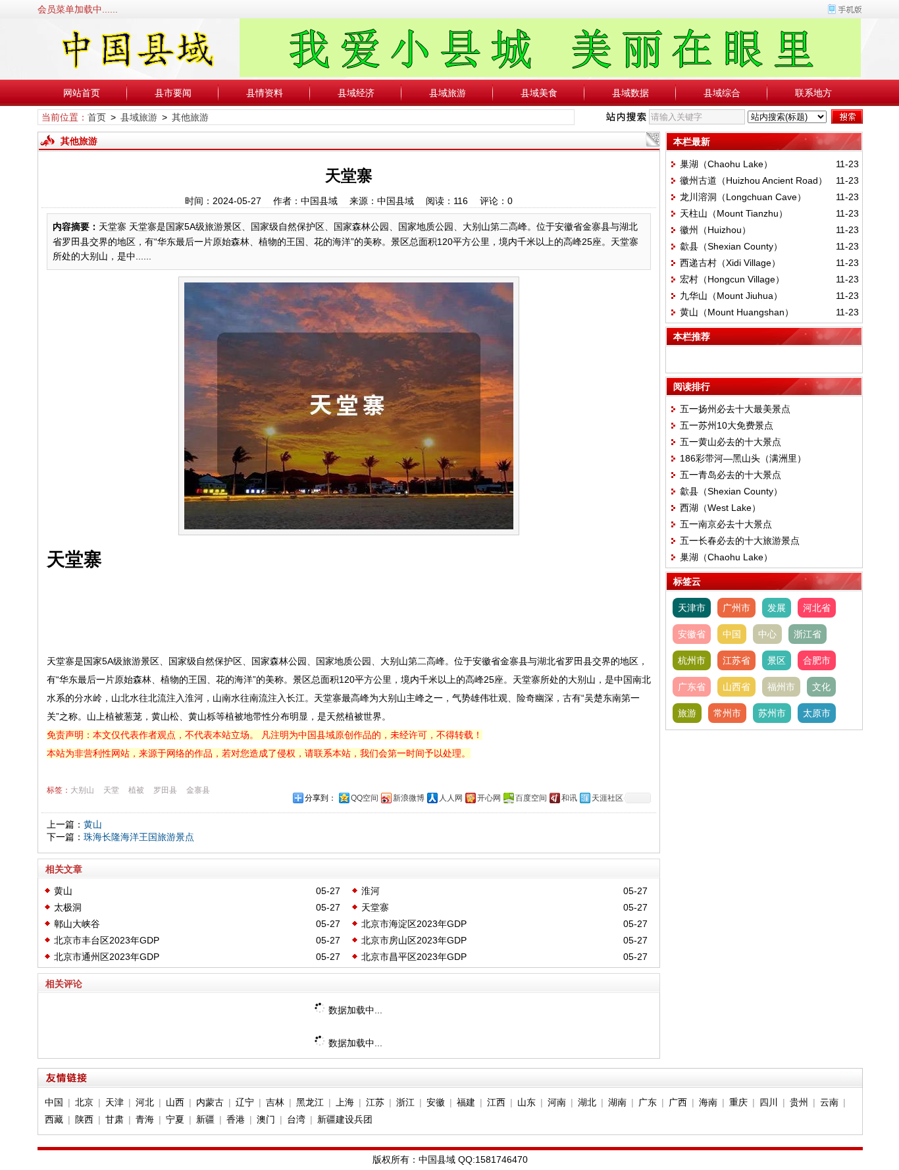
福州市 (781, 686)
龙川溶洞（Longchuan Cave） (743, 197)
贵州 (799, 1102)
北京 (84, 1102)
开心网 (489, 798)
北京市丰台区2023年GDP (106, 940)
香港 (235, 1119)
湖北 (587, 1102)
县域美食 (539, 93)
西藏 (54, 1119)
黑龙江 (310, 1102)
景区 (776, 660)
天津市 (692, 607)
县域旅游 (447, 93)
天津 (114, 1102)
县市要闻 (173, 93)
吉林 (275, 1102)
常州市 (727, 713)
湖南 (617, 1102)
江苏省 (736, 660)
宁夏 (175, 1119)
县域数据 (630, 93)
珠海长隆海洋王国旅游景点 (139, 837)
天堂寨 (375, 907)
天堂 (111, 790)
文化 (821, 686)
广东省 (692, 686)
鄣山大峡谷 (77, 923)
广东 (647, 1102)
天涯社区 (607, 798)
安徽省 (692, 634)
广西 (678, 1102)
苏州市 (772, 713)
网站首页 (81, 93)
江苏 (375, 1102)
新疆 (205, 1119)
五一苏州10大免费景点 (726, 425)
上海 (345, 1102)
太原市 (817, 713)
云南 (829, 1102)
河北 (145, 1102)
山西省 (736, 686)
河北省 (817, 607)
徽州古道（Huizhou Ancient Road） (753, 180)
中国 (732, 634)
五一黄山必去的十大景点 (730, 442)
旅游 (687, 713)
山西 (175, 1102)
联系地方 (813, 93)
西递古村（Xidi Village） (730, 262)
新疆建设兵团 (344, 1119)
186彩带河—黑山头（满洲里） (743, 458)
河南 (557, 1102)
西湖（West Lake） (720, 507)
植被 (136, 790)
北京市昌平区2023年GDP (414, 956)
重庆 (738, 1102)
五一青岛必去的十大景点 (730, 474)
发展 (776, 607)
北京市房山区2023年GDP (414, 940)
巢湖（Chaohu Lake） (726, 164)
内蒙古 (210, 1102)
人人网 (451, 798)
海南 (708, 1102)
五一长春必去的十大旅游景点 (740, 540)
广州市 (736, 607)
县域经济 (356, 93)
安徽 (435, 1102)
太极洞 (68, 907)
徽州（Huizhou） (715, 230)
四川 (768, 1102)
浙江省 (807, 634)
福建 (466, 1102)
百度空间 (531, 798)
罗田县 (165, 790)
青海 (145, 1119)
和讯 (569, 798)
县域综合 (722, 93)
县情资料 (264, 93)
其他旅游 (190, 117)
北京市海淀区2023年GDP (414, 923)
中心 (767, 634)
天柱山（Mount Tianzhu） (734, 213)
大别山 (82, 790)
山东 (526, 1102)
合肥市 (817, 660)
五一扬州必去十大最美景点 (735, 409)
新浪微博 (408, 798)
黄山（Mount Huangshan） (737, 312)
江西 (496, 1102)
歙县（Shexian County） (731, 246)
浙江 (405, 1102)
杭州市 (692, 660)
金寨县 (198, 790)
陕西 (84, 1119)
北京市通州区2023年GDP (106, 956)
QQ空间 (364, 798)
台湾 (296, 1119)
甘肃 (114, 1119)
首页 (97, 117)
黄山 (93, 824)
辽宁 (245, 1102)
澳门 (266, 1119)
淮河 (370, 891)
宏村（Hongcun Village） (732, 279)
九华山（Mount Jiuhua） (731, 295)
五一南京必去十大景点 (726, 524)
